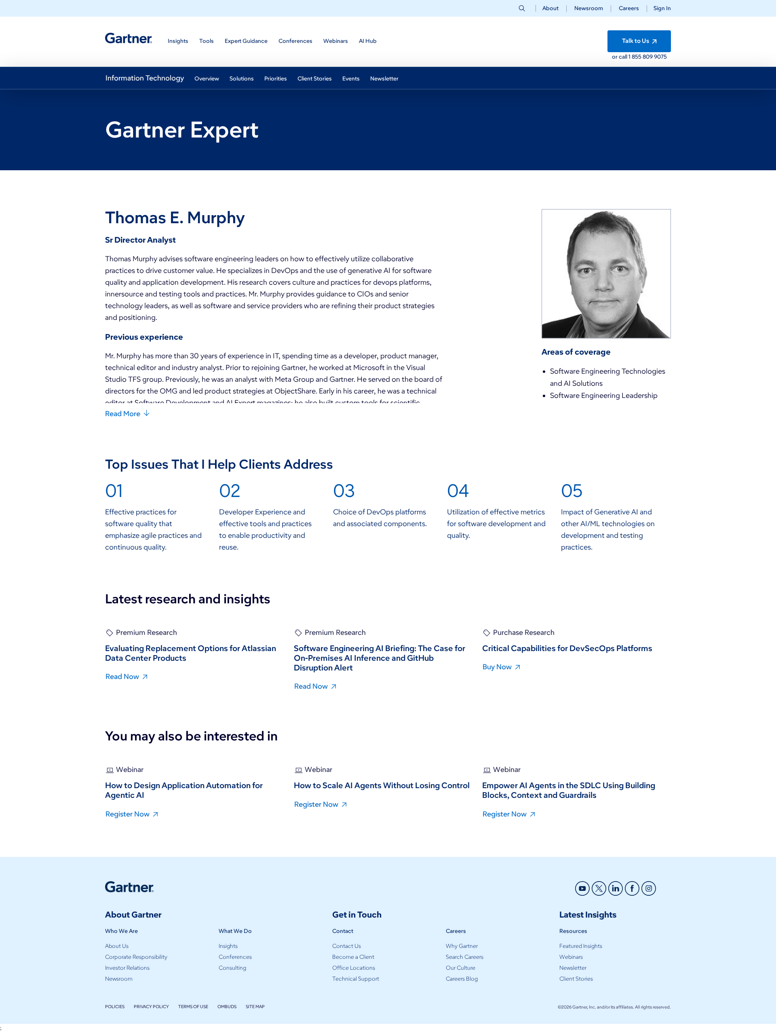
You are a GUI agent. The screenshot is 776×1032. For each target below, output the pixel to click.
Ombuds (226, 1006)
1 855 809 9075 (647, 56)
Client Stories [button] (314, 78)
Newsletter (572, 967)
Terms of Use (193, 1006)
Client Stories (576, 978)
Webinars (571, 957)
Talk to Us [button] (636, 40)
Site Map (255, 1006)
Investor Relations (127, 967)
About (550, 8)
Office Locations (353, 967)
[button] (659, 8)
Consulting (232, 967)
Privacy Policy (151, 1006)
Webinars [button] (335, 41)
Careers (629, 8)
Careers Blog (462, 978)
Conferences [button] (295, 41)
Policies (114, 1006)
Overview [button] (206, 78)
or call (620, 56)
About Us (117, 946)
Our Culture (460, 967)
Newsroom (588, 8)
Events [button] (351, 78)
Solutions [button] (242, 78)
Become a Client (353, 957)
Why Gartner (462, 946)
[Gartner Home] (128, 38)
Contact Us (346, 946)
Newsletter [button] (384, 78)
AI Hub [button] (368, 41)
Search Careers (464, 957)
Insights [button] (178, 41)
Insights (228, 946)
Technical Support (355, 978)
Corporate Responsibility (136, 957)
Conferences (235, 957)
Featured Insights (580, 946)
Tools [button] (206, 41)
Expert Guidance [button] (246, 41)
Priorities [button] (275, 78)
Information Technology (144, 78)
